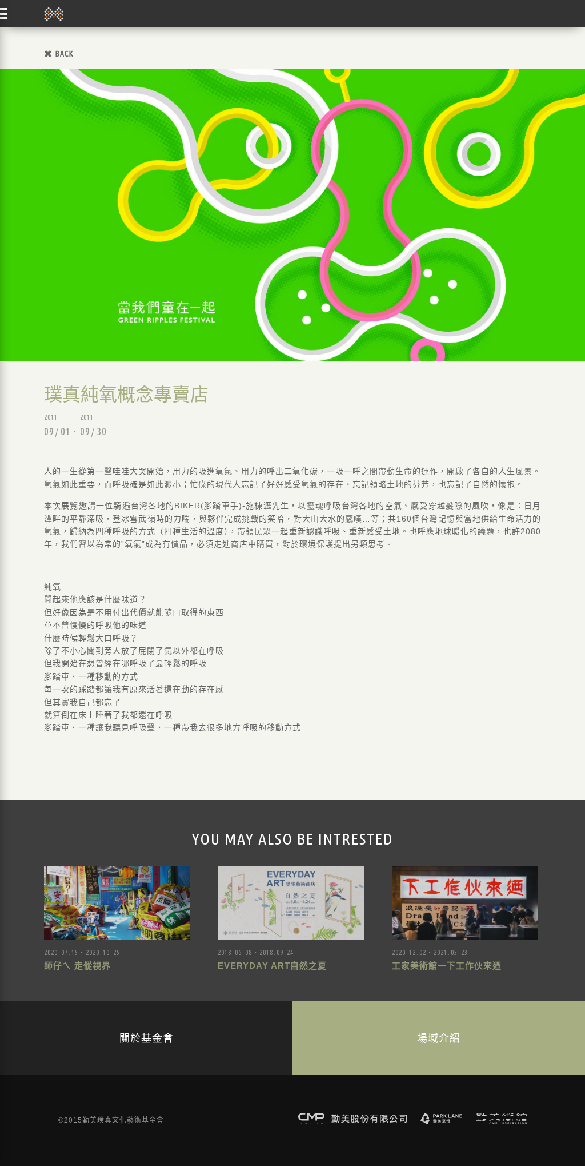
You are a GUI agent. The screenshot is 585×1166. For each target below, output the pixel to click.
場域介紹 (438, 1038)
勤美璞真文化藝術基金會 (53, 13)
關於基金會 (146, 1038)
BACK (64, 53)
